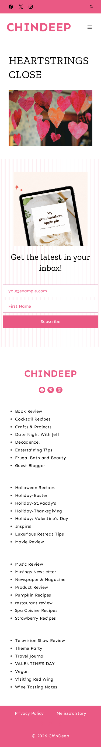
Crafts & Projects (33, 426)
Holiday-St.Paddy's (35, 503)
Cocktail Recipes (33, 419)
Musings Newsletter (35, 571)
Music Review (29, 564)
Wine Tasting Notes (36, 686)
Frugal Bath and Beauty (40, 457)
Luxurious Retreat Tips (39, 534)
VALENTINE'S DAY (35, 663)
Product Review (31, 587)
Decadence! (27, 442)
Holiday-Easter (31, 495)
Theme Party (29, 648)
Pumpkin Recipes (33, 595)
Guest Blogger (30, 465)
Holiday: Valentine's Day (41, 518)
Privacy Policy (29, 713)
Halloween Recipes (35, 487)
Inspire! (23, 526)
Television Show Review (40, 640)
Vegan (22, 671)
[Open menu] (90, 27)
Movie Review (29, 541)
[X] (20, 6)
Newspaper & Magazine (40, 579)
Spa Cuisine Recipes (36, 610)
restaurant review (34, 602)
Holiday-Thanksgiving (38, 510)
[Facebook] (10, 6)
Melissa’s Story (71, 713)
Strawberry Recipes (35, 618)
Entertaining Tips (33, 449)
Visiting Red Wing (34, 679)
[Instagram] (30, 6)
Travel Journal (29, 656)
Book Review (28, 411)
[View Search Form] (91, 6)
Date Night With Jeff (37, 434)
